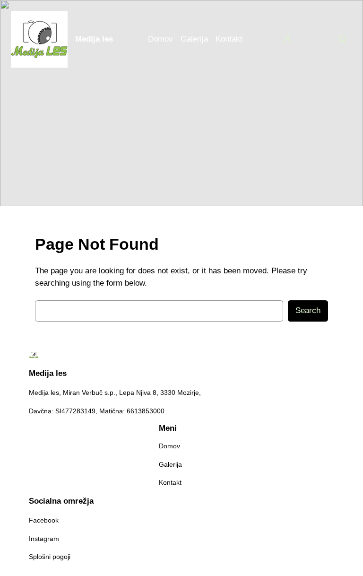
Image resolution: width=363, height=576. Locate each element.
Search (307, 310)
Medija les (94, 39)
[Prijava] (287, 39)
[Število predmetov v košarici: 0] (342, 39)
